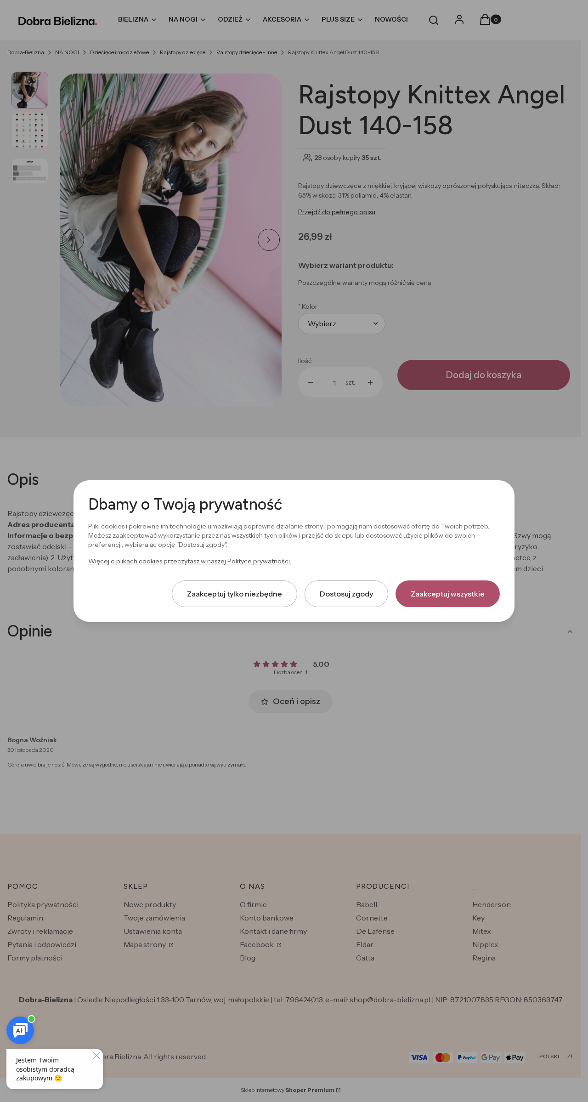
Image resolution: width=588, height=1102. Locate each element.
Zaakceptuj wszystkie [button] (448, 593)
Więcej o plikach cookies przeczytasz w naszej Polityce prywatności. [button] (189, 561)
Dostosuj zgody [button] (346, 593)
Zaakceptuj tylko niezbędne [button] (234, 593)
